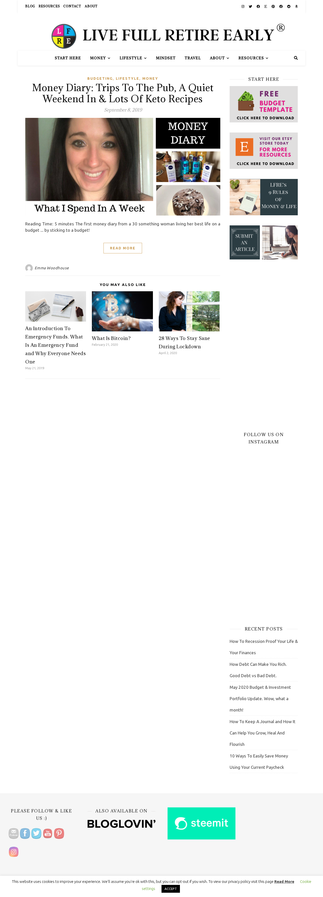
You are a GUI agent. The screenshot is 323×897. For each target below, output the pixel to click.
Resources (49, 6)
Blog (30, 6)
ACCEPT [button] (171, 888)
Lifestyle (131, 58)
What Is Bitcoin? (111, 338)
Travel (193, 58)
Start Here (68, 58)
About (91, 6)
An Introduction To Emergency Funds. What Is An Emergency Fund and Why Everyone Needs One (55, 345)
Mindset (166, 58)
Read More (123, 248)
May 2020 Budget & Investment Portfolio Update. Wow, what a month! (260, 698)
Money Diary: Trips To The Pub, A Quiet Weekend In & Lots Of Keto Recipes (122, 93)
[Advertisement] (264, 345)
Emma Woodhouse (52, 268)
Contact (72, 6)
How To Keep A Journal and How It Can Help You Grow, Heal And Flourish (262, 733)
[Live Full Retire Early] (161, 31)
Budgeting (100, 78)
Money (98, 58)
